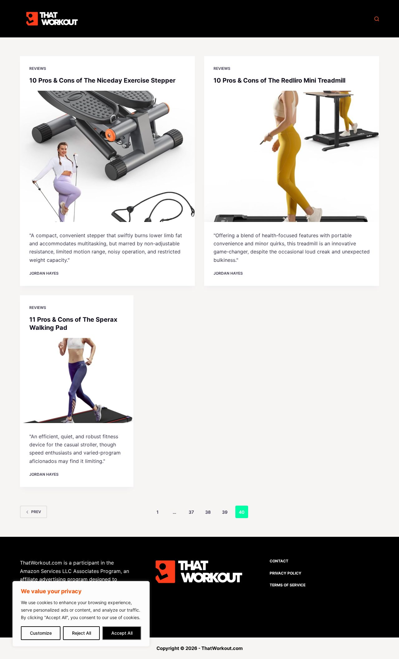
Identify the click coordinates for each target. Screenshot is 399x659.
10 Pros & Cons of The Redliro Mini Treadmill (279, 80)
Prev (36, 511)
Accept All (121, 633)
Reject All (81, 633)
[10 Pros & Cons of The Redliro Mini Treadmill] (291, 156)
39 (225, 512)
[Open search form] (376, 19)
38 (208, 512)
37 (191, 512)
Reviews (37, 68)
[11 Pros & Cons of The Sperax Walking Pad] (76, 380)
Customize (41, 633)
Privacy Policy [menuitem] (285, 573)
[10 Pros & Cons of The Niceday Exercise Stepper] (107, 156)
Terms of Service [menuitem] (287, 585)
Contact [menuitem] (279, 561)
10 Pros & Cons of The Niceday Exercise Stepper (102, 80)
